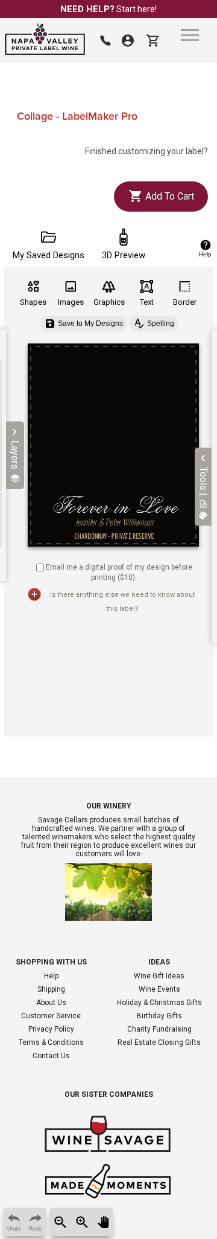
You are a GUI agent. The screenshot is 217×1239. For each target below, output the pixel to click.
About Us (51, 1002)
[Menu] (190, 35)
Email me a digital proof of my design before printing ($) (119, 572)
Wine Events (159, 989)
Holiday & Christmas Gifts (159, 1002)
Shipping (51, 989)
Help (51, 976)
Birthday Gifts (159, 1016)
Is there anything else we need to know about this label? (122, 602)
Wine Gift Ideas (159, 976)
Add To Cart (168, 196)
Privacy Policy (51, 1029)
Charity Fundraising (159, 1029)
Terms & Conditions (51, 1042)
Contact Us (51, 1056)
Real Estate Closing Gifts (159, 1042)
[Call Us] (105, 40)
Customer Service (51, 1016)
